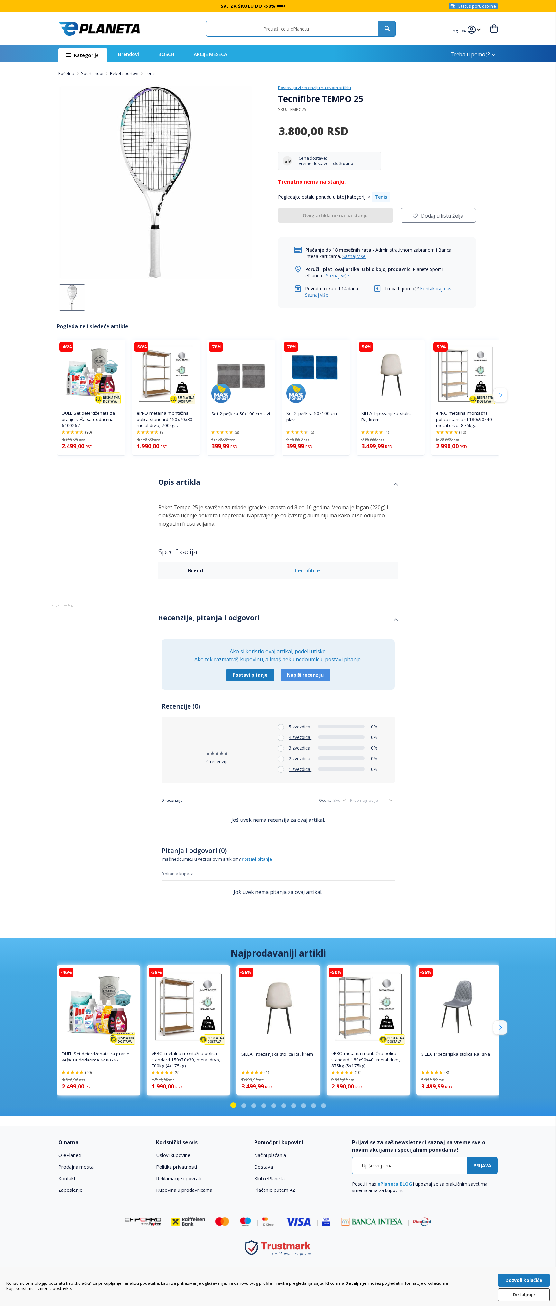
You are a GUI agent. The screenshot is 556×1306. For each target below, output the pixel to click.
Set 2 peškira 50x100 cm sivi (240, 414)
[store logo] (99, 29)
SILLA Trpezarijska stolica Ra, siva (455, 1054)
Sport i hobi (92, 73)
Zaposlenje (70, 1190)
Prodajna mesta (76, 1166)
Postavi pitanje (250, 675)
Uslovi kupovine (173, 1155)
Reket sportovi (124, 73)
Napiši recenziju (305, 675)
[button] (458, 30)
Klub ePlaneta (269, 1178)
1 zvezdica (300, 769)
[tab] (278, 482)
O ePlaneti (69, 1155)
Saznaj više (354, 256)
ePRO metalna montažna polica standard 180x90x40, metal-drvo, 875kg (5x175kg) (464, 419)
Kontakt (67, 1178)
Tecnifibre (307, 570)
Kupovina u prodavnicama (184, 1190)
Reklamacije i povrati (178, 1178)
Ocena (325, 800)
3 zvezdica (300, 748)
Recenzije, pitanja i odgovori (209, 617)
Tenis (150, 73)
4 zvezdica (300, 737)
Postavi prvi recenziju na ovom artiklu (314, 87)
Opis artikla (179, 481)
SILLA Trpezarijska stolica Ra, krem (387, 416)
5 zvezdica (300, 727)
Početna (66, 73)
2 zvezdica (300, 758)
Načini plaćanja (270, 1155)
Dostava (263, 1166)
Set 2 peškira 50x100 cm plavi (311, 416)
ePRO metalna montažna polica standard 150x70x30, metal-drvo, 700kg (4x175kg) (165, 419)
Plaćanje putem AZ (274, 1190)
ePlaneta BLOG (394, 1184)
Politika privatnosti (176, 1166)
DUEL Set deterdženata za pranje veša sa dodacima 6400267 (88, 419)
